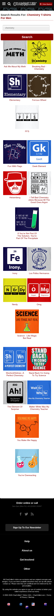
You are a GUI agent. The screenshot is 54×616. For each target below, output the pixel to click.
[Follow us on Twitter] (26, 514)
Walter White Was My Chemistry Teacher (39, 407)
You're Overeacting (27, 475)
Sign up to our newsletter (27, 527)
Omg (39, 304)
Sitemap (31, 597)
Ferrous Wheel (39, 100)
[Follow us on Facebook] (20, 514)
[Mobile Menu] (3, 4)
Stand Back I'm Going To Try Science (39, 374)
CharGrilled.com (39, 595)
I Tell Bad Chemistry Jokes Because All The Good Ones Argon (39, 199)
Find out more (33, 591)
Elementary (14, 100)
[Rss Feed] (32, 514)
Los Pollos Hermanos (39, 273)
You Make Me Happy (27, 440)
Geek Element (39, 166)
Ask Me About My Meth (15, 66)
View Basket (47, 4)
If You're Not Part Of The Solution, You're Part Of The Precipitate (27, 235)
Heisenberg (14, 197)
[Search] (10, 3)
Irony (14, 273)
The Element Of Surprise (14, 407)
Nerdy (15, 304)
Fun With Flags (15, 166)
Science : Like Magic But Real (27, 336)
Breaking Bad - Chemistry (39, 67)
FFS (27, 131)
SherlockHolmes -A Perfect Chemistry (15, 374)
